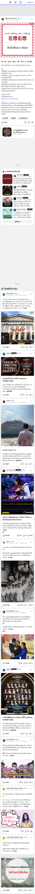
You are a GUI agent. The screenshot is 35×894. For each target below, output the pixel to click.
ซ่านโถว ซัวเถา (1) (9, 450)
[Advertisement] (17, 10)
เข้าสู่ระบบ (30, 2)
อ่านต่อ (25, 308)
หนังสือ (13, 118)
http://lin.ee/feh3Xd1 (12, 99)
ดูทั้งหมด (17, 222)
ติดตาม (19, 18)
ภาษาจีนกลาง (23, 118)
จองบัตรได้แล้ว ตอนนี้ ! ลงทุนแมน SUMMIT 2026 (14, 379)
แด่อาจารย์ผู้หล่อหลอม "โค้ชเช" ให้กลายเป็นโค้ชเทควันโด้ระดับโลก (17, 518)
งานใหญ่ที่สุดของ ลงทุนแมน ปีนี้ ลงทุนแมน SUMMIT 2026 (17, 718)
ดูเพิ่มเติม (9, 391)
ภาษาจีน (5, 118)
